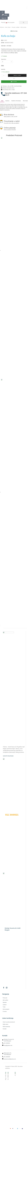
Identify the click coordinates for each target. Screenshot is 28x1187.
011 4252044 (7, 1056)
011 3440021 (7, 1043)
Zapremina (3, 59)
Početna (2, 27)
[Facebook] (3, 987)
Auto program (6, 1009)
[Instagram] (6, 987)
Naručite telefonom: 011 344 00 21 (16, 94)
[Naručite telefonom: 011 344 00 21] (3, 94)
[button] (4, 15)
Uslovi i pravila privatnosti (9, 1022)
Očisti (2, 65)
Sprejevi (5, 1002)
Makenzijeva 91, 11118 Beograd (7, 1053)
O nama (5, 1011)
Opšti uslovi (5, 1024)
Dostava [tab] (7, 100)
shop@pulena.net (8, 1045)
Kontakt (4, 1028)
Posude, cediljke (15, 27)
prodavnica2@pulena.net (10, 1059)
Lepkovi (4, 1004)
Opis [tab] (2, 100)
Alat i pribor (8, 27)
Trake (4, 1006)
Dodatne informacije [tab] (16, 100)
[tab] (2, 100)
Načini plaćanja (6, 1026)
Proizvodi (5, 997)
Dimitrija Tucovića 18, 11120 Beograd (9, 1040)
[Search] (23, 22)
